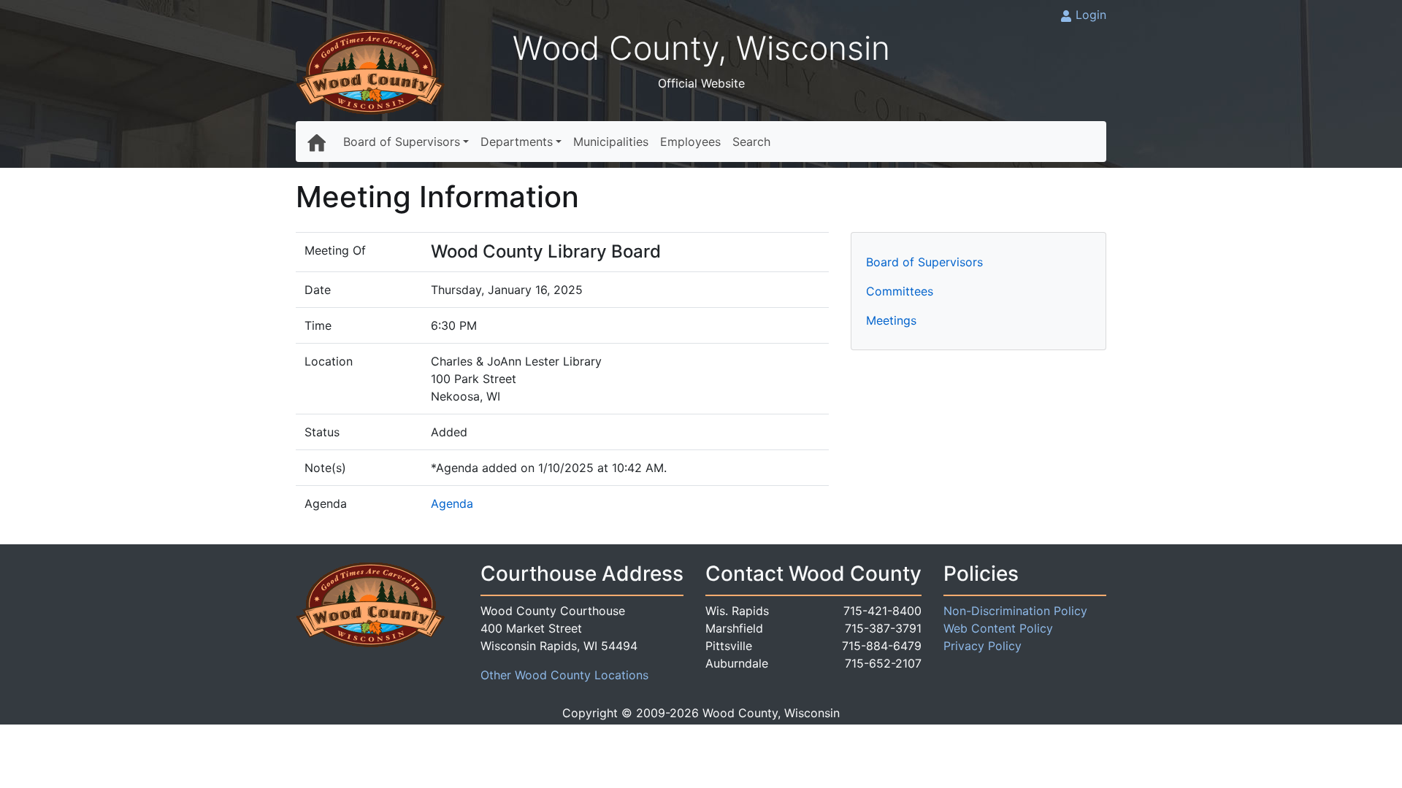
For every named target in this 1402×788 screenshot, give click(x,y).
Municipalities (610, 141)
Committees (899, 291)
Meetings (891, 320)
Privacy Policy (982, 645)
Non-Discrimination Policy (1015, 610)
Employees (690, 141)
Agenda (452, 503)
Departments (516, 141)
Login (1091, 14)
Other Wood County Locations (564, 675)
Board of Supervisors (401, 141)
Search (751, 141)
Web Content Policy (998, 628)
